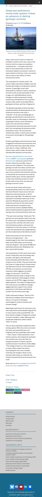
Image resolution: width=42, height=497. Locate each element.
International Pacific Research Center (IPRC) (18, 464)
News (30, 6)
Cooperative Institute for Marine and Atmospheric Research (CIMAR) (19, 454)
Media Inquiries (10, 421)
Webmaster (9, 423)
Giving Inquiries (10, 419)
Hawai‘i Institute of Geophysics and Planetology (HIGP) (21, 457)
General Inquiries (10, 416)
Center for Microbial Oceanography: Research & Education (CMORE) (19, 450)
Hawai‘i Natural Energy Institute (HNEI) (16, 461)
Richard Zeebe (11, 161)
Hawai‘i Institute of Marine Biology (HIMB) (17, 459)
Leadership (9, 425)
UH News (25, 366)
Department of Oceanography (14, 440)
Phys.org (16, 366)
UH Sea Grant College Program (14, 468)
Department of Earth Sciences (14, 436)
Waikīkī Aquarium (10, 470)
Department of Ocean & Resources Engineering (19, 438)
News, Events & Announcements (18, 6)
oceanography (22, 159)
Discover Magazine (22, 363)
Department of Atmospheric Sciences (16, 434)
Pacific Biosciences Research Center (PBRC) (17, 466)
